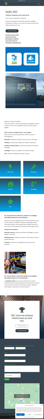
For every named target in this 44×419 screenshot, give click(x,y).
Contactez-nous (12, 30)
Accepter (20, 414)
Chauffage (33, 189)
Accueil (10, 414)
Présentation (15, 414)
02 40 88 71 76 (22, 0)
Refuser (29, 414)
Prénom (5, 350)
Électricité (10, 172)
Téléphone (6, 358)
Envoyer (7, 379)
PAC (10, 206)
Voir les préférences (38, 414)
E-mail (6, 352)
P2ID (11, 417)
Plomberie (33, 172)
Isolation (10, 189)
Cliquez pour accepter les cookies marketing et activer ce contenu (22, 396)
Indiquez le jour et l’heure (9, 364)
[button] (41, 405)
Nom (16, 350)
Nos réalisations (22, 330)
